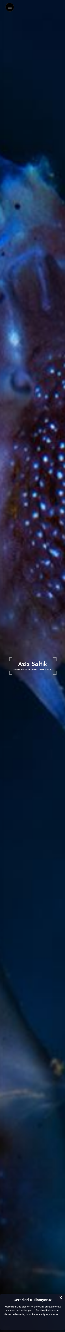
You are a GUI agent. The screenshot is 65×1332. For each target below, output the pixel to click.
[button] (60, 1314)
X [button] (60, 1298)
